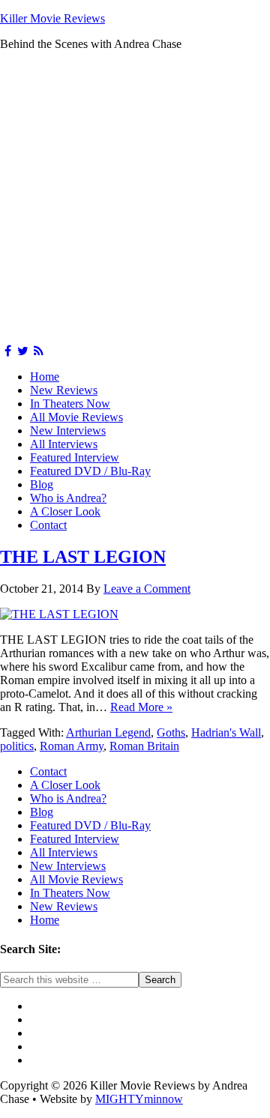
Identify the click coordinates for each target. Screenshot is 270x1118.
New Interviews (68, 430)
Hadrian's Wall (226, 732)
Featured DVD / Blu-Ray (90, 471)
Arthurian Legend (108, 732)
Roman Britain (144, 746)
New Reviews (64, 390)
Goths (171, 732)
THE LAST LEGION (83, 556)
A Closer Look (65, 511)
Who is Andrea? (68, 498)
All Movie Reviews (76, 417)
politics (17, 746)
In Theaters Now (70, 403)
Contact (48, 525)
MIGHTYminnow (139, 1099)
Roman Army (72, 746)
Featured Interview (74, 457)
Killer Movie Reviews (52, 18)
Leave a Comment (147, 588)
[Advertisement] (135, 198)
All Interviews (64, 444)
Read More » (141, 707)
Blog (41, 484)
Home (44, 376)
